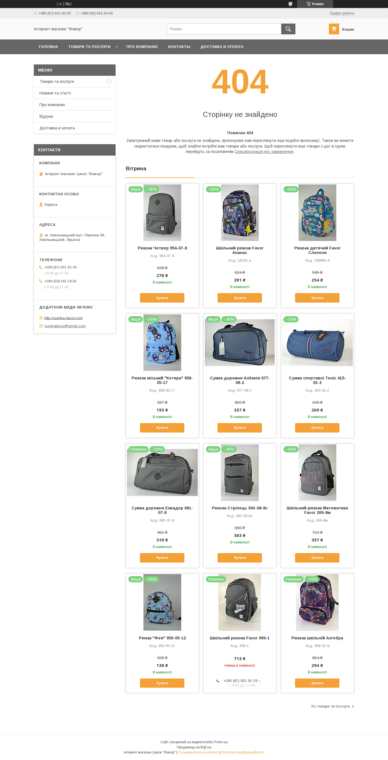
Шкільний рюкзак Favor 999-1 (240, 638)
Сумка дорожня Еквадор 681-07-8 (162, 510)
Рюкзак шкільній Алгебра (317, 638)
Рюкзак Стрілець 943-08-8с (240, 508)
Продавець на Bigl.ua (194, 747)
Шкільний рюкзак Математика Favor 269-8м (317, 510)
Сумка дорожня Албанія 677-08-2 (240, 380)
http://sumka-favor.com (63, 318)
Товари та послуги (89, 47)
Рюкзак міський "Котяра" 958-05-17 (162, 380)
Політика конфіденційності (242, 752)
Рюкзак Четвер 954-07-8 (162, 248)
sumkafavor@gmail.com (65, 326)
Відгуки (46, 116)
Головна (48, 47)
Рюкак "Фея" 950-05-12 (162, 638)
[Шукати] (288, 29)
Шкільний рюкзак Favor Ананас (240, 250)
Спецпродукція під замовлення (264, 151)
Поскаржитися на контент (198, 752)
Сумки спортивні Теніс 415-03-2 (317, 380)
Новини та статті (55, 93)
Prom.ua (221, 742)
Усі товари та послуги (330, 706)
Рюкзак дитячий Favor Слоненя (317, 250)
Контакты (179, 47)
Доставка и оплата (222, 47)
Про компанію (142, 47)
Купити (162, 298)
